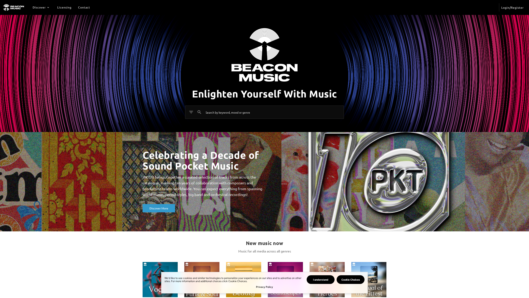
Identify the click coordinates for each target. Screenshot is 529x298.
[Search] (199, 112)
